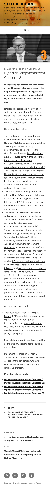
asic (10, 412)
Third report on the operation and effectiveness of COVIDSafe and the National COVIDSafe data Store (22, 139)
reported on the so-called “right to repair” (24, 167)
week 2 (25, 115)
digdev (31, 412)
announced (9, 247)
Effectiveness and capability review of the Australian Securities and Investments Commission (24, 216)
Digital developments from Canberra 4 (23, 386)
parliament (25, 415)
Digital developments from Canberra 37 (24, 393)
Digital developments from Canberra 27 (24, 389)
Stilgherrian (18, 4)
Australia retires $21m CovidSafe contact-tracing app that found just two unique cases (24, 157)
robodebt (22, 417)
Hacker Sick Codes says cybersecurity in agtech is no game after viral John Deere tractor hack (24, 178)
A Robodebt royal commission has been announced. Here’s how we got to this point (24, 265)
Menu (26, 30)
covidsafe (20, 412)
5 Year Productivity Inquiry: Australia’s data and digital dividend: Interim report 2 (24, 198)
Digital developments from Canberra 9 (23, 379)
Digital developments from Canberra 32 (24, 383)
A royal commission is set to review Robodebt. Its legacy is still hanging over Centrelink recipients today (25, 272)
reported (18, 226)
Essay (11, 408)
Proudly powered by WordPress (27, 483)
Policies (7, 483)
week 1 (14, 115)
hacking (12, 415)
